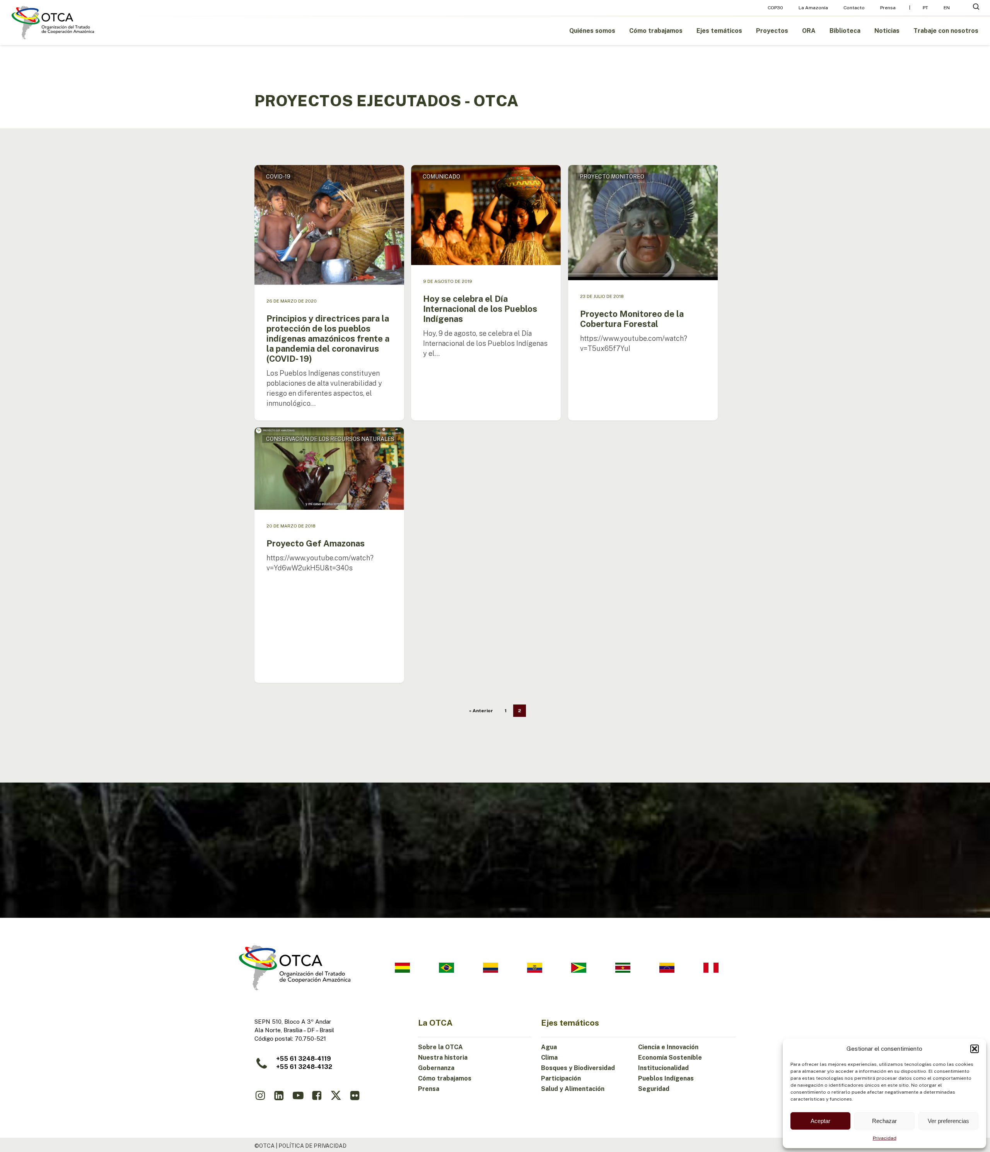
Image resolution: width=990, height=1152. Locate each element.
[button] (974, 1049)
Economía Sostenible (670, 1057)
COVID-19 (278, 177)
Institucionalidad (663, 1068)
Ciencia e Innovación (668, 1047)
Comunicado (441, 177)
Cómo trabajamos (444, 1078)
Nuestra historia (443, 1057)
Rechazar (884, 1121)
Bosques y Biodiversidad (578, 1068)
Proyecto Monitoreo (612, 177)
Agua (549, 1047)
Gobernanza (436, 1068)
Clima (549, 1057)
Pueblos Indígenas (666, 1078)
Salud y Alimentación (572, 1088)
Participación (561, 1078)
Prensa (428, 1088)
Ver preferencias (948, 1121)
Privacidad (884, 1138)
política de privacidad (312, 1146)
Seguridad (653, 1088)
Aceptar (820, 1121)
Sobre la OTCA (440, 1047)
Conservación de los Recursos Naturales (330, 439)
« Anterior (481, 710)
